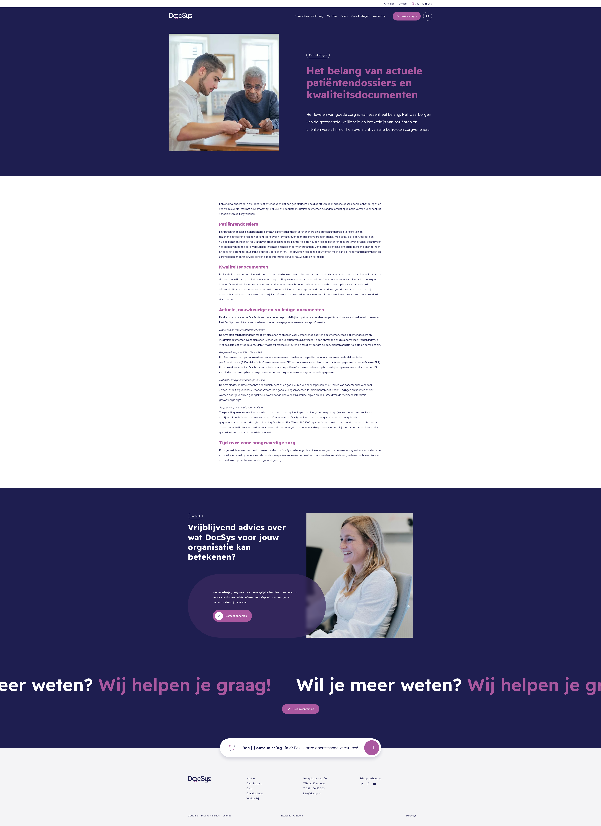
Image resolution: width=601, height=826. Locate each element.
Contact (403, 4)
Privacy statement (210, 815)
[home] (180, 16)
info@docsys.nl (312, 793)
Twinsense (297, 815)
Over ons (389, 4)
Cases (344, 16)
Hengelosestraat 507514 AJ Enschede (315, 781)
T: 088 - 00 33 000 (314, 788)
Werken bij (379, 16)
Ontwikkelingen (360, 16)
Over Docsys (254, 783)
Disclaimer (193, 815)
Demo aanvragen (406, 16)
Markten (332, 16)
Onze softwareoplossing (309, 16)
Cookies (227, 815)
